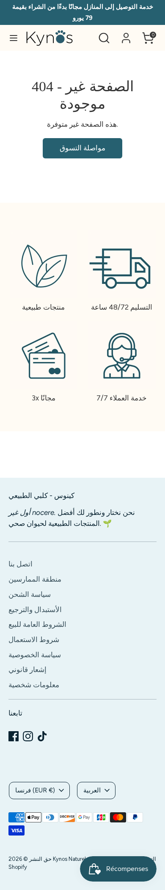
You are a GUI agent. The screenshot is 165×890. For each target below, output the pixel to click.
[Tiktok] (42, 736)
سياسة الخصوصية (34, 654)
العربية (92, 790)
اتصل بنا (20, 564)
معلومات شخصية (33, 684)
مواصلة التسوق (82, 148)
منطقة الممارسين (34, 579)
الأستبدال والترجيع (35, 609)
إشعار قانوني (27, 669)
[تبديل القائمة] (13, 37)
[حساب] (126, 34)
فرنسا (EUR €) (35, 790)
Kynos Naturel (69, 859)
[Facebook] (13, 736)
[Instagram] (28, 736)
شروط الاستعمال (33, 639)
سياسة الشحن (29, 594)
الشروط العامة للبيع (37, 624)
